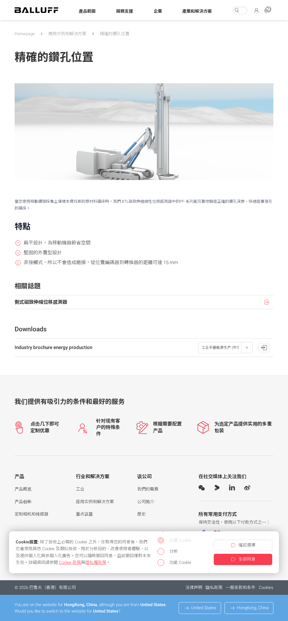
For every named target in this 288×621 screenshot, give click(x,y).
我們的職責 (147, 489)
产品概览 (23, 489)
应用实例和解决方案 (95, 501)
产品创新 (23, 501)
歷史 (141, 514)
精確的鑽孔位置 (114, 33)
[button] (87, 11)
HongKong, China (253, 607)
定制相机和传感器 (31, 514)
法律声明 (193, 587)
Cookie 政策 (70, 562)
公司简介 (145, 501)
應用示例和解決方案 (67, 33)
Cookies (266, 587)
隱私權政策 (95, 562)
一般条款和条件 (240, 587)
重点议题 (84, 514)
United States (203, 607)
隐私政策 (214, 587)
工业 (80, 489)
